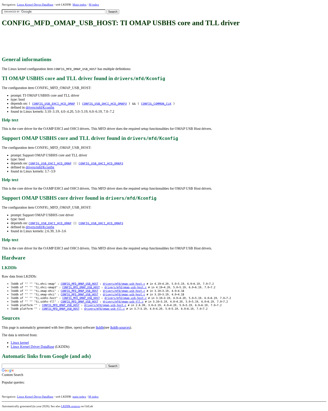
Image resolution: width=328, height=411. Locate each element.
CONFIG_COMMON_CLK (156, 103)
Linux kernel (20, 343)
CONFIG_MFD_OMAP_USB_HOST (79, 283)
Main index (80, 4)
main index (79, 396)
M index (94, 4)
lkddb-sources (120, 327)
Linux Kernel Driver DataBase (35, 4)
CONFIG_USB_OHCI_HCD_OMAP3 (104, 103)
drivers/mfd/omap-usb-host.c (124, 283)
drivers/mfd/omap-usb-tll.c (123, 301)
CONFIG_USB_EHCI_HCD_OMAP (53, 103)
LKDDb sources (70, 406)
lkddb (100, 327)
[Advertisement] (83, 42)
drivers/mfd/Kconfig (40, 107)
